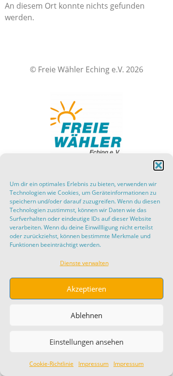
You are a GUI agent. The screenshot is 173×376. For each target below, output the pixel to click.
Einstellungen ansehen (86, 342)
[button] (158, 165)
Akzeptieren (86, 289)
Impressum (93, 364)
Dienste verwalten (84, 263)
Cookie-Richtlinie (51, 364)
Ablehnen (86, 315)
